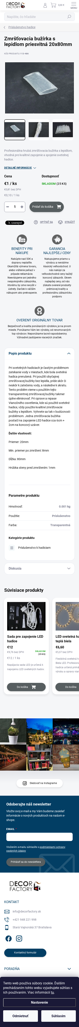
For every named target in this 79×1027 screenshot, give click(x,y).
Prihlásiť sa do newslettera (26, 861)
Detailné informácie (18, 167)
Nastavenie (39, 1002)
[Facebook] (8, 938)
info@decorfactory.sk (27, 911)
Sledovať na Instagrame (43, 783)
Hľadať (69, 16)
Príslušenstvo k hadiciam (34, 547)
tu (52, 992)
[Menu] (73, 5)
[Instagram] (18, 938)
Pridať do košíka (42, 206)
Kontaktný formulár (25, 952)
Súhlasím (58, 1016)
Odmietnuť (20, 1016)
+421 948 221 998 (24, 919)
